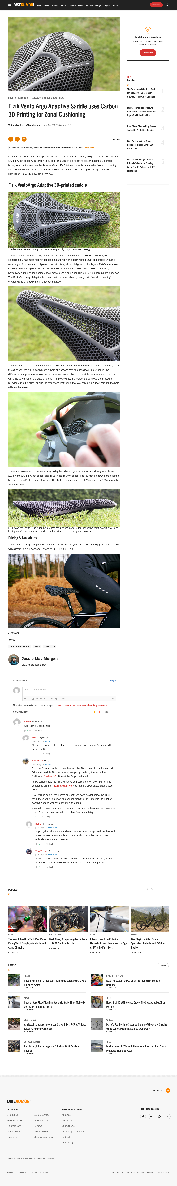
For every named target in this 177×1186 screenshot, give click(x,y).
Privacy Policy (56, 619)
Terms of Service (72, 619)
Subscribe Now (88, 610)
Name (53, 595)
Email (53, 582)
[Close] (129, 561)
